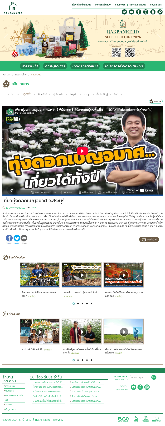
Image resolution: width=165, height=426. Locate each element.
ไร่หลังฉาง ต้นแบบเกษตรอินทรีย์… (48, 387)
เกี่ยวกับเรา (10, 386)
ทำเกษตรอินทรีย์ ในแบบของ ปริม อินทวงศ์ (39, 294)
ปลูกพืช (26, 94)
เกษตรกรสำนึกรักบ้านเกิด (124, 66)
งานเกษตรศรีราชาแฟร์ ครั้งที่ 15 (48, 382)
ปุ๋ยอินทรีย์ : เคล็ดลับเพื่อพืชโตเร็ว (47, 396)
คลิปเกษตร (36, 75)
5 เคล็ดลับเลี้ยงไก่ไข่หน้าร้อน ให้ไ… (48, 401)
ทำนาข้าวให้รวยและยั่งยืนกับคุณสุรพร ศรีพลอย (123, 351)
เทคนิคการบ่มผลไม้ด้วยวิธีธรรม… (86, 382)
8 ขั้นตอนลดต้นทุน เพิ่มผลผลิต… (47, 391)
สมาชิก (8, 404)
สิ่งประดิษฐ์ (102, 94)
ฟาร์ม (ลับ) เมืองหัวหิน (32, 349)
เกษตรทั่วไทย (21, 75)
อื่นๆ (116, 94)
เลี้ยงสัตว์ (42, 94)
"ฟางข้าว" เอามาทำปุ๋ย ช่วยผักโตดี (80, 292)
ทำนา (12, 94)
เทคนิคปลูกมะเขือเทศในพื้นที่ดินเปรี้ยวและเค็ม (82, 351)
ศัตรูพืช (73, 94)
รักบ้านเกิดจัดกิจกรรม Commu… (86, 396)
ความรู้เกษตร (55, 66)
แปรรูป (86, 94)
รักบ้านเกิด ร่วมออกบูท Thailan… (86, 391)
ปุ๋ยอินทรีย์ (58, 94)
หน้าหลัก (6, 75)
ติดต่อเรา (9, 391)
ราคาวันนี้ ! (30, 66)
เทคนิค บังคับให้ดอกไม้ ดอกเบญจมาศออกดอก (124, 294)
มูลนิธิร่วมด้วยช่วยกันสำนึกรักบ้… (86, 387)
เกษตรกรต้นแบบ (85, 66)
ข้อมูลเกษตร (10, 409)
